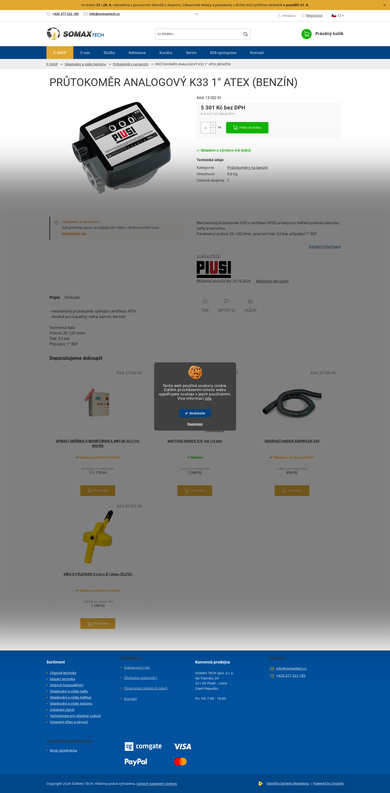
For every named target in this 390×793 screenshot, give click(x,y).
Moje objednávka (63, 750)
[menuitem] (59, 52)
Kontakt (130, 698)
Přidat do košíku (250, 128)
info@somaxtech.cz (291, 668)
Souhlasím (197, 413)
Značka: (208, 256)
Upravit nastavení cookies (157, 783)
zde (208, 398)
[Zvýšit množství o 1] (213, 125)
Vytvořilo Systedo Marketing (288, 783)
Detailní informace (325, 246)
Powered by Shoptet (328, 783)
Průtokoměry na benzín (247, 167)
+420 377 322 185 (291, 675)
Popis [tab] (54, 297)
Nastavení (195, 424)
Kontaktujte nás (74, 233)
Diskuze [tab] (72, 297)
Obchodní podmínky (140, 677)
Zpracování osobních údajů (145, 688)
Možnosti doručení (272, 281)
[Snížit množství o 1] (213, 130)
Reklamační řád (137, 667)
